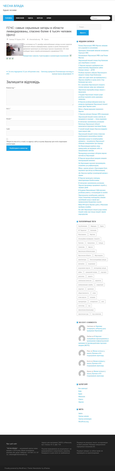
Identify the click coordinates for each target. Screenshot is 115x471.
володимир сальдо (100, 268)
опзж (94, 293)
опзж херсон (82, 297)
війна (80, 272)
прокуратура (82, 301)
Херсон (40, 18)
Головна (8, 18)
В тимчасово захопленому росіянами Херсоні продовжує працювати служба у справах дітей (93, 185)
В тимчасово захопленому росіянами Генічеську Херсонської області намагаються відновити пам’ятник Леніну (92, 124)
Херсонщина (99, 255)
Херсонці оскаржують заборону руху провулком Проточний (96, 328)
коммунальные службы (85, 285)
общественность (83, 293)
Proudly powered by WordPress (15, 468)
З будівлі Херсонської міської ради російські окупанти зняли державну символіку (91, 97)
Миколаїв (20, 18)
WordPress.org (83, 422)
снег (102, 301)
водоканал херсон (84, 268)
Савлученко (91, 243)
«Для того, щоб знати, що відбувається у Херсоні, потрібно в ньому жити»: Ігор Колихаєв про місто (92, 80)
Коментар (10, 88)
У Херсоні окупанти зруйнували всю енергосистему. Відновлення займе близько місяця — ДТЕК (91, 67)
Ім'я (8, 109)
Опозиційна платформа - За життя (89, 239)
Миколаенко (82, 234)
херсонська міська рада (86, 310)
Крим (49, 18)
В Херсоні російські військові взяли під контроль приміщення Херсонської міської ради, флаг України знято (93, 104)
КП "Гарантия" (82, 230)
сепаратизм (94, 301)
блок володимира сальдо (98, 259)
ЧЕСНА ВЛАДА (13, 6)
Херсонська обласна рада (86, 251)
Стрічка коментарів (85, 419)
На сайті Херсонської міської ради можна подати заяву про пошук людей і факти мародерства (93, 212)
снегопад (81, 305)
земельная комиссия (84, 280)
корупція (81, 289)
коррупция (99, 285)
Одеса (30, 18)
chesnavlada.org (34, 39)
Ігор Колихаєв (82, 226)
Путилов (81, 243)
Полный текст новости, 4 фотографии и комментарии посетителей (46, 56)
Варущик (93, 226)
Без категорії (83, 388)
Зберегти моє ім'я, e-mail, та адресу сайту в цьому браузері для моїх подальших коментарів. (36, 143)
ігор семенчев (96, 314)
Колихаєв (93, 230)
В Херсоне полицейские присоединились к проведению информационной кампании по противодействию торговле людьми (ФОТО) (94, 340)
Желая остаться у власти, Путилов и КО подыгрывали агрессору (96, 353)
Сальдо (100, 243)
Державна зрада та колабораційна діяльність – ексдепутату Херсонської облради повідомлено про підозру (91, 141)
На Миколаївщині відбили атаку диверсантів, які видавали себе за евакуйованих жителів (90, 148)
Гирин (102, 226)
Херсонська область (84, 255)
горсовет (103, 272)
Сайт (8, 129)
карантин (98, 280)
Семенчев (81, 247)
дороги (90, 276)
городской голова (91, 272)
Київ (80, 391)
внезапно (81, 264)
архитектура (82, 259)
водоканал (91, 264)
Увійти (81, 413)
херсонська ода (83, 314)
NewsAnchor (37, 468)
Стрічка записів (84, 416)
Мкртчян (92, 234)
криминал (90, 289)
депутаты (81, 276)
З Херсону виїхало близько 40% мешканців (93, 114)
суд (89, 305)
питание (92, 297)
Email (8, 119)
